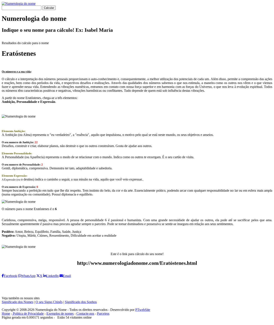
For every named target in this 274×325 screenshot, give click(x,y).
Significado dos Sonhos (81, 302)
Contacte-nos (85, 313)
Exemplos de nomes (60, 313)
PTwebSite (142, 309)
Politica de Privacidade (28, 313)
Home (6, 313)
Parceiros (103, 313)
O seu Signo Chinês (49, 302)
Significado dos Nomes (17, 302)
